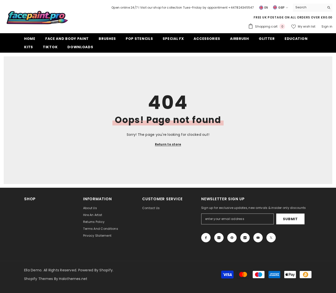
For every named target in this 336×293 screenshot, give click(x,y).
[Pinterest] (232, 237)
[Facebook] (206, 237)
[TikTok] (245, 237)
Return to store (168, 144)
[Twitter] (271, 237)
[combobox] (309, 7)
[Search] (312, 7)
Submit (290, 218)
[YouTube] (258, 237)
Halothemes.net (73, 278)
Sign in (326, 26)
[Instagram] (219, 237)
